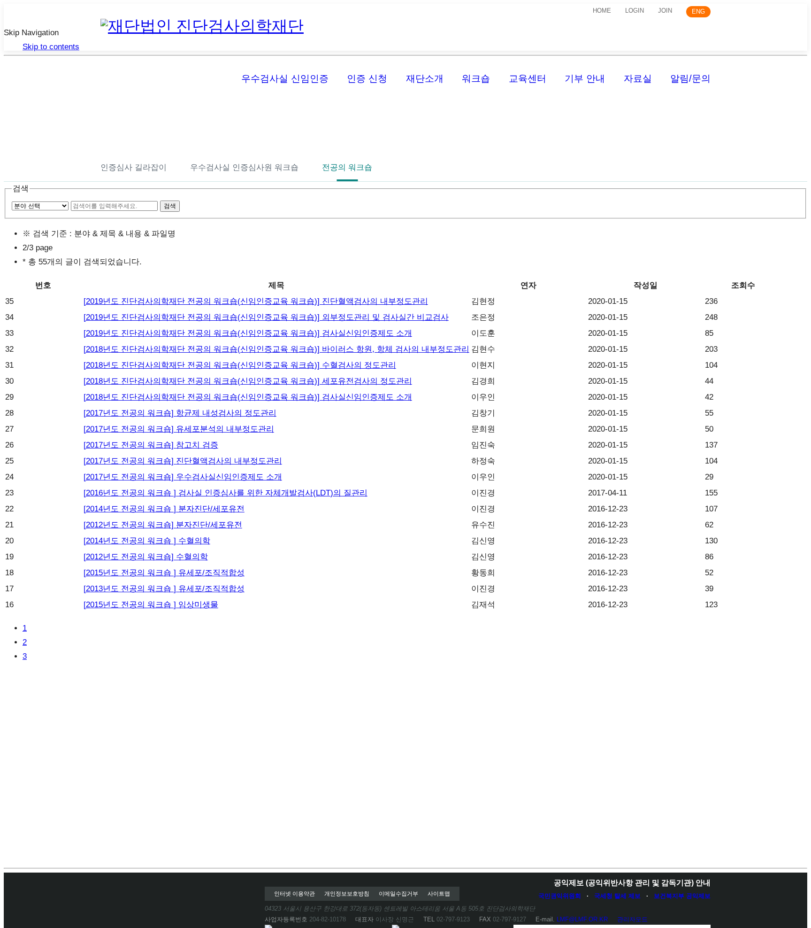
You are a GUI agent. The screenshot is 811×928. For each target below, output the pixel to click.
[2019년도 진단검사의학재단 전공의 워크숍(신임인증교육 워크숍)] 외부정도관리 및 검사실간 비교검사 (266, 317)
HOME (602, 10)
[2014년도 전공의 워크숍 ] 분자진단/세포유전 (164, 508)
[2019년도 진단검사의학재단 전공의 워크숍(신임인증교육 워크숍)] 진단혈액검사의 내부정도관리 (256, 301)
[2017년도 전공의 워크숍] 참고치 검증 (151, 445)
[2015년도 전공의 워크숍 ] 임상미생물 (151, 604)
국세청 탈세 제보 (617, 895)
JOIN (665, 10)
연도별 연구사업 (634, 108)
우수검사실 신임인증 (285, 78)
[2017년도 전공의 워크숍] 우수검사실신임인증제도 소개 (183, 476)
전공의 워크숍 (347, 167)
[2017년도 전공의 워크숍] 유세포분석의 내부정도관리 (179, 429)
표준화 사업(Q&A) (598, 108)
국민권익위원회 (559, 895)
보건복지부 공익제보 (682, 895)
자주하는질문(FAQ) (250, 108)
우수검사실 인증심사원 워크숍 (244, 167)
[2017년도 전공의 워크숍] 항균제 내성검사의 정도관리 (180, 413)
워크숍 (476, 78)
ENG (698, 11)
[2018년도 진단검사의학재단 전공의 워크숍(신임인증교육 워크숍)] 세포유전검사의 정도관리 (248, 381)
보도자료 (174, 108)
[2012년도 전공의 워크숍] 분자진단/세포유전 (163, 524)
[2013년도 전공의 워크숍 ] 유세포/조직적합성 (164, 588)
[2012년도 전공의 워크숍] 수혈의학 (146, 556)
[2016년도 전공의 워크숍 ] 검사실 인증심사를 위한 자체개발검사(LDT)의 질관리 (225, 492)
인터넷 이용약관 (294, 893)
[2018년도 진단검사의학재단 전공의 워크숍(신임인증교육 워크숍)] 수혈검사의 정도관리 (240, 365)
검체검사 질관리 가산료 (498, 108)
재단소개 (425, 78)
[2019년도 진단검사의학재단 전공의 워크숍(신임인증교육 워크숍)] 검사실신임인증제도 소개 (248, 333)
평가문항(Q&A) (338, 108)
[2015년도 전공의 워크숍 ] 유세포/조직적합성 (164, 572)
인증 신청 (367, 78)
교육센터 (527, 78)
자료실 (638, 78)
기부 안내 (585, 78)
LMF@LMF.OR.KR (582, 919)
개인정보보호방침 (346, 893)
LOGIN (634, 10)
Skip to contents (51, 46)
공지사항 (116, 108)
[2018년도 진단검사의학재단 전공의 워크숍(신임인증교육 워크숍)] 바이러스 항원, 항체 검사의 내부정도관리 (276, 349)
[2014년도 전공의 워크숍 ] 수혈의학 (147, 540)
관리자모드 (632, 919)
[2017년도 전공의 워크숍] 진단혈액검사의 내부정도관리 (183, 460)
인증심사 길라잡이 (133, 167)
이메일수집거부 (398, 893)
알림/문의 (690, 78)
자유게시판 (410, 108)
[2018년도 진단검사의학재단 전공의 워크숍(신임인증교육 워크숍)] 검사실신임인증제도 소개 (248, 397)
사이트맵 (439, 893)
